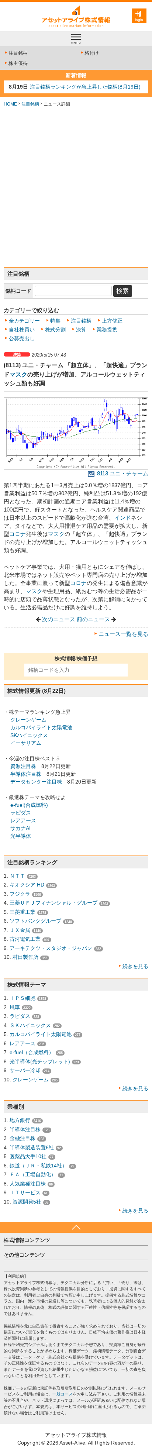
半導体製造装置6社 (32, 1147)
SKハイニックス (29, 735)
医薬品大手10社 (28, 1156)
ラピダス (20, 813)
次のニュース (58, 619)
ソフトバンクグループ (35, 921)
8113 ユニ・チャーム (122, 473)
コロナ (17, 534)
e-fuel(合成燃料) (29, 805)
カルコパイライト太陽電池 (41, 727)
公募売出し (22, 338)
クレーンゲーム (28, 720)
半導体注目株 (25, 774)
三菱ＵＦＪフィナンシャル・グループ (53, 903)
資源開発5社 (27, 1202)
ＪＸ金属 (20, 930)
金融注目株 (22, 1138)
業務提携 (107, 330)
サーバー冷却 (25, 1070)
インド (122, 518)
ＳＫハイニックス (30, 1025)
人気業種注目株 (28, 1184)
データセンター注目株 (36, 782)
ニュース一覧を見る (123, 634)
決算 (81, 330)
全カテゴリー (24, 321)
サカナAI (20, 828)
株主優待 (18, 63)
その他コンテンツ (24, 1255)
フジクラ (20, 894)
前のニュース (93, 619)
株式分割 (55, 330)
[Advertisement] (76, 187)
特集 (55, 321)
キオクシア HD (27, 885)
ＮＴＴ (17, 876)
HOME (10, 104)
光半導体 (20, 836)
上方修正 (112, 321)
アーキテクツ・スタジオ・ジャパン (51, 948)
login (139, 20)
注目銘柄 (18, 53)
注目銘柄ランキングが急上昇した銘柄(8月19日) (85, 87)
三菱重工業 (22, 912)
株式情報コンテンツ (27, 1240)
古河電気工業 (25, 939)
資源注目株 (23, 766)
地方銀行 (20, 1120)
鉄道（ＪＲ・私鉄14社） (38, 1165)
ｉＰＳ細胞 (22, 998)
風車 (15, 1007)
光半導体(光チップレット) (40, 1061)
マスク (18, 374)
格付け (91, 53)
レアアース (23, 820)
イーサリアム (25, 743)
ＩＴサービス (25, 1192)
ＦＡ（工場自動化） (33, 1174)
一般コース (62, 1394)
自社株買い (22, 330)
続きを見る (135, 966)
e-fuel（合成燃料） (32, 1052)
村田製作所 (25, 957)
